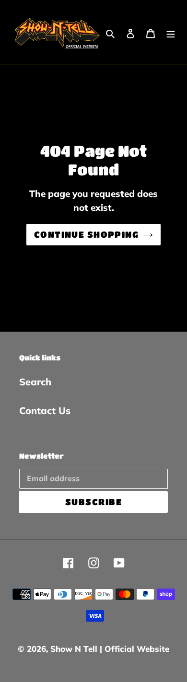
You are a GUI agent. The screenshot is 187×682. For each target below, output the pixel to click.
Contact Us (44, 410)
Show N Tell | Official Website (109, 649)
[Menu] (171, 33)
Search (35, 382)
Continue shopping (86, 234)
